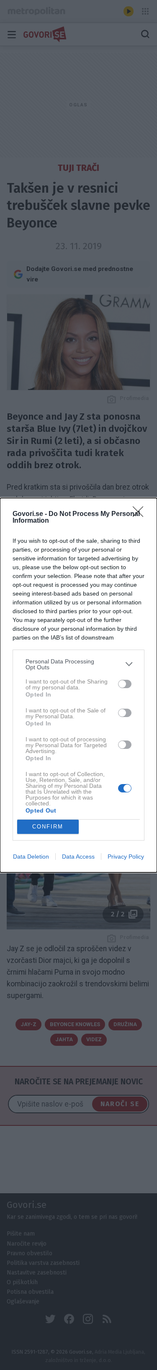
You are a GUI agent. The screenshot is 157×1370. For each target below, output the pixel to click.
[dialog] (78, 685)
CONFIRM (47, 826)
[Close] (141, 514)
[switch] (124, 684)
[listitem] (78, 664)
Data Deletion (31, 856)
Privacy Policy (126, 856)
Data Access (78, 856)
